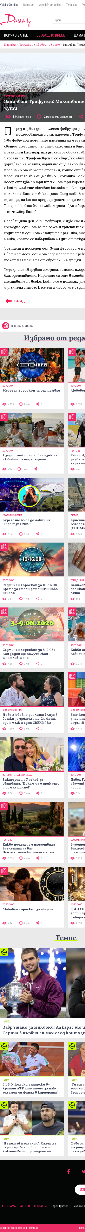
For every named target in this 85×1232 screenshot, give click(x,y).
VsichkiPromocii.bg (50, 4)
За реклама (8, 1206)
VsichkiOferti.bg (9, 4)
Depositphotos (59, 1206)
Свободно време (51, 35)
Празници (26, 44)
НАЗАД (19, 301)
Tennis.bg (71, 4)
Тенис (66, 937)
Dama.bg (28, 4)
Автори (25, 1206)
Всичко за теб (16, 35)
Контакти (40, 1206)
